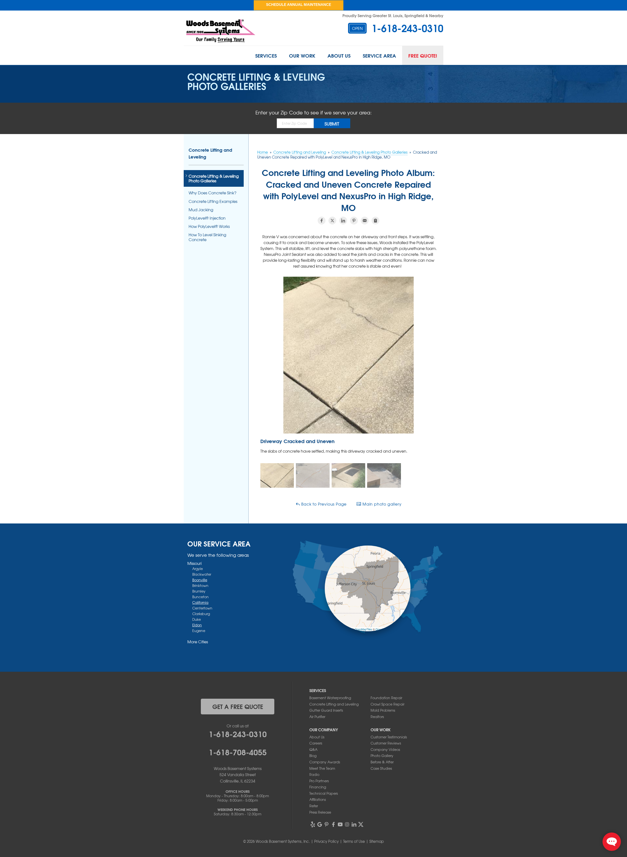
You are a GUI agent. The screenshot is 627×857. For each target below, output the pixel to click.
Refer (313, 805)
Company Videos (385, 749)
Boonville (199, 579)
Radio (314, 774)
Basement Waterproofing (330, 697)
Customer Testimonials (389, 736)
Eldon (197, 624)
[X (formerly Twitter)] (361, 824)
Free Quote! (422, 55)
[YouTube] (340, 824)
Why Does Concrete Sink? (212, 192)
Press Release (320, 812)
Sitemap (376, 841)
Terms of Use (354, 841)
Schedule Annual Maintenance (298, 4)
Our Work (302, 55)
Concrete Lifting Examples (213, 201)
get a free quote (237, 706)
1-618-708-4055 (238, 752)
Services (266, 55)
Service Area (379, 55)
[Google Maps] (320, 824)
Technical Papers (323, 793)
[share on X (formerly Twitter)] (332, 220)
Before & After (382, 761)
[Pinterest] (326, 824)
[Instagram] (347, 824)
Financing (317, 786)
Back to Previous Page (323, 504)
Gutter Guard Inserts (326, 710)
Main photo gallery (381, 504)
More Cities (197, 642)
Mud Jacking (201, 209)
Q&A (313, 749)
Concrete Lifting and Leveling (210, 153)
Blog (312, 755)
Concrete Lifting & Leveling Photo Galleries (214, 178)
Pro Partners (319, 780)
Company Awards (324, 761)
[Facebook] (333, 824)
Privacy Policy (326, 841)
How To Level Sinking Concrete (207, 237)
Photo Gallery (382, 755)
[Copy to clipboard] (375, 220)
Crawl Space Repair (387, 704)
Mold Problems (383, 710)
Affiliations (317, 799)
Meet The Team (322, 768)
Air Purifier (317, 716)
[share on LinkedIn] (343, 220)
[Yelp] (313, 824)
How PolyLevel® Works (209, 226)
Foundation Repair (386, 697)
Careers (315, 743)
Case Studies (381, 768)
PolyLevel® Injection (207, 218)
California (200, 602)
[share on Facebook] (322, 220)
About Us (338, 55)
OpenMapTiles (363, 629)
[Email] (365, 220)
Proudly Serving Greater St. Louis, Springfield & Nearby (392, 15)
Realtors (377, 716)
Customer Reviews (386, 743)
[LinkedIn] (354, 824)
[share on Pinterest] (354, 220)
